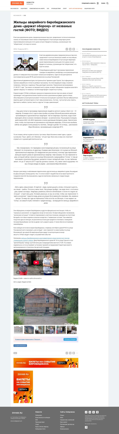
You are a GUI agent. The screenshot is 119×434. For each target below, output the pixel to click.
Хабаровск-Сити (89, 8)
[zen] (93, 412)
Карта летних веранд (75, 8)
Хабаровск (24, 8)
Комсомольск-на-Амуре (37, 8)
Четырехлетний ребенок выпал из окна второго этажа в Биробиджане (94, 56)
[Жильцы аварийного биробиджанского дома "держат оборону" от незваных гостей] (46, 306)
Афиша (62, 426)
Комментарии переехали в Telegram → (28, 339)
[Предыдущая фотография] (76, 306)
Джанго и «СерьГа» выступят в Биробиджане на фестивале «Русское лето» (93, 87)
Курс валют (63, 422)
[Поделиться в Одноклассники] (73, 49)
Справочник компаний (67, 420)
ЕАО (48, 8)
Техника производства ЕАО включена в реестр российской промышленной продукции (94, 96)
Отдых (62, 415)
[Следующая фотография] (15, 306)
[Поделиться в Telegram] (67, 49)
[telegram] (86, 412)
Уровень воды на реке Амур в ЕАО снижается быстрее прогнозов (92, 79)
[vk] (90, 412)
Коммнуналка (64, 429)
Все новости (14, 8)
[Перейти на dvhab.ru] (17, 3)
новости (30, 2)
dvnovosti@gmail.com (16, 421)
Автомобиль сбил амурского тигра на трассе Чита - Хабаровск (94, 63)
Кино (61, 417)
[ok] (97, 412)
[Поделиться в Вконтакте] (70, 49)
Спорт (65, 8)
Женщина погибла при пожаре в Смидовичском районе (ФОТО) (92, 71)
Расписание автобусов (67, 424)
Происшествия (56, 8)
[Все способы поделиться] (77, 49)
